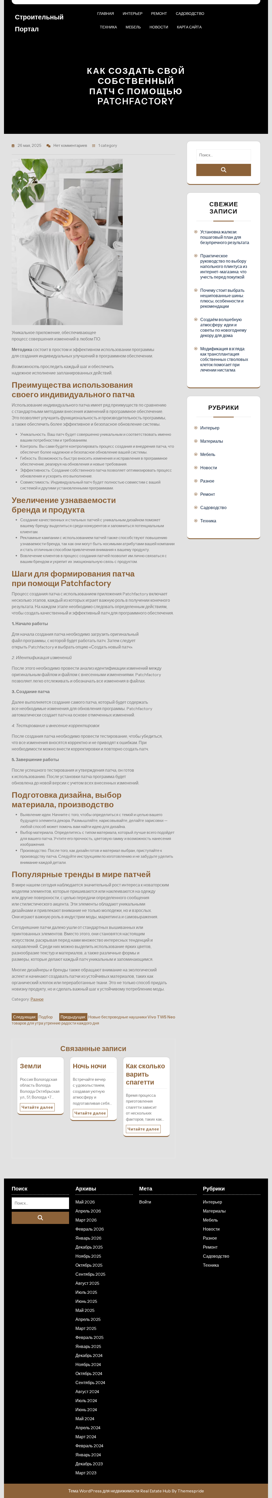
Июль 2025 (86, 1292)
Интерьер (132, 13)
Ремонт (159, 13)
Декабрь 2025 (89, 1247)
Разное (37, 999)
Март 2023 (85, 1472)
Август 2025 (87, 1283)
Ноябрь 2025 (88, 1256)
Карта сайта (189, 27)
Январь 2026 (88, 1238)
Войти (145, 1202)
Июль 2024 (86, 1400)
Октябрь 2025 (89, 1265)
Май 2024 (84, 1418)
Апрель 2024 (87, 1427)
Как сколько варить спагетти (145, 1074)
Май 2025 (85, 1310)
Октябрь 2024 (88, 1373)
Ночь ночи (89, 1066)
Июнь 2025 (86, 1301)
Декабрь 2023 (89, 1463)
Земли (30, 1066)
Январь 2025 (88, 1346)
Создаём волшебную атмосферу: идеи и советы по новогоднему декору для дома (223, 327)
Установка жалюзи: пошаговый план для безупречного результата (224, 237)
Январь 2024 (88, 1454)
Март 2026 (86, 1220)
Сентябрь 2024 (90, 1382)
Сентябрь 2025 (90, 1274)
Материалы (211, 441)
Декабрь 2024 (89, 1355)
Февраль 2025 (89, 1337)
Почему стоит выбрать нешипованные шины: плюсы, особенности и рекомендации (222, 298)
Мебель (133, 27)
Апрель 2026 (88, 1211)
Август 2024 (87, 1391)
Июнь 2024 (86, 1409)
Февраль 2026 (89, 1229)
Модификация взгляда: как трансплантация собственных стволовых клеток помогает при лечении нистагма (224, 359)
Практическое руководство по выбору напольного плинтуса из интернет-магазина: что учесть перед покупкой (223, 266)
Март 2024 (85, 1436)
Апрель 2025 (88, 1319)
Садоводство (190, 13)
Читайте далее (37, 1107)
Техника (108, 27)
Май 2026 (85, 1202)
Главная (105, 13)
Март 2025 (85, 1328)
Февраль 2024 (89, 1445)
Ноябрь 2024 (88, 1364)
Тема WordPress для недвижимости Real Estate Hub (119, 1490)
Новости (159, 27)
